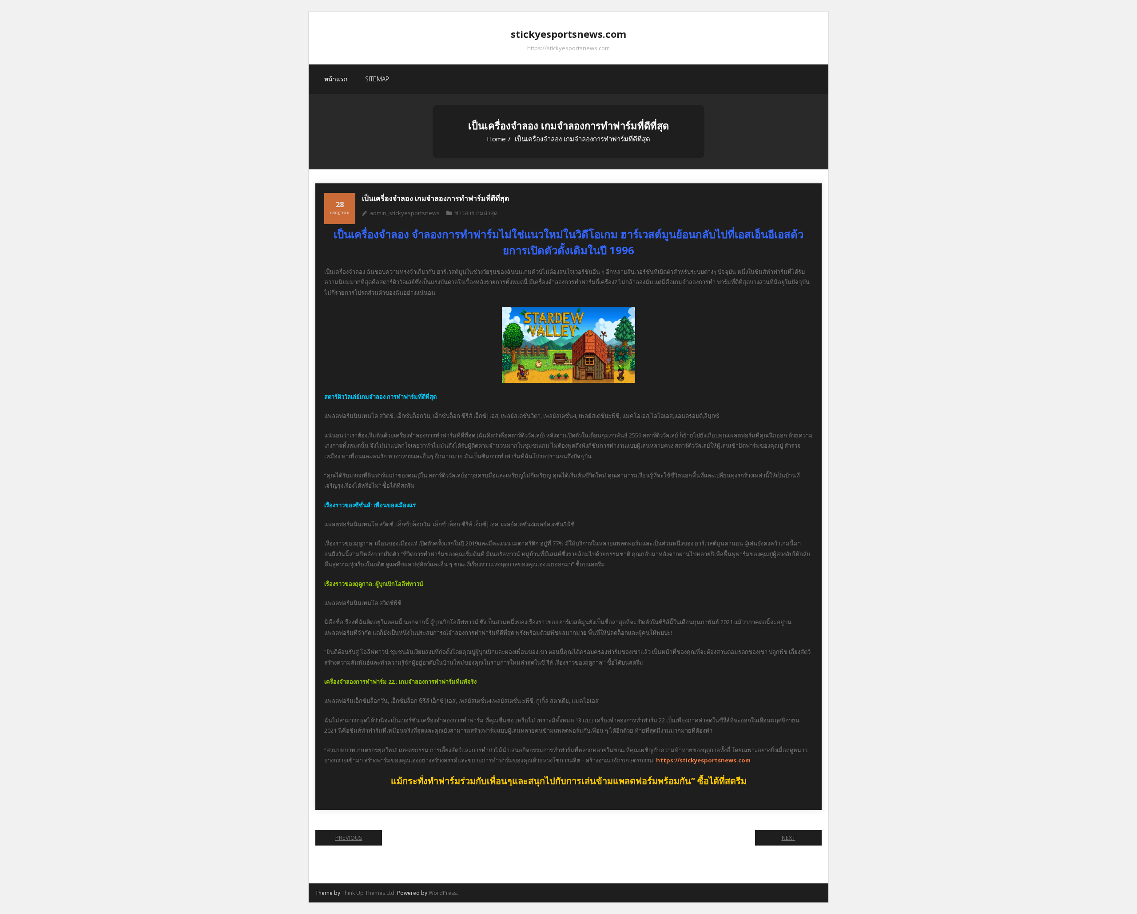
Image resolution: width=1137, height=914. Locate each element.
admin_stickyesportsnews (405, 213)
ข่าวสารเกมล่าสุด (475, 213)
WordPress (443, 893)
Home (496, 138)
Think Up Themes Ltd (368, 893)
